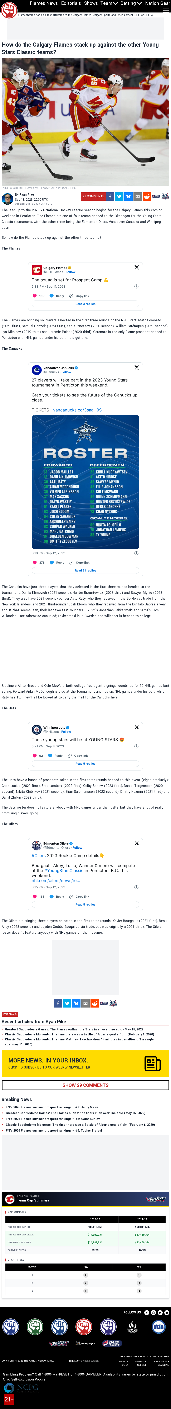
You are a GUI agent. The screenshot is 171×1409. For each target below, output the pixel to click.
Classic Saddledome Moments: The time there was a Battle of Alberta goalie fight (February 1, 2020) (80, 1125)
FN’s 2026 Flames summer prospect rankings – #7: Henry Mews (52, 1107)
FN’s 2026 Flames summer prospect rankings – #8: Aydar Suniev (53, 1119)
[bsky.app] (128, 196)
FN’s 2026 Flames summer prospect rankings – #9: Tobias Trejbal (54, 1130)
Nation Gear (157, 3)
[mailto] (137, 196)
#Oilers (39, 855)
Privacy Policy (123, 1363)
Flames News (44, 3)
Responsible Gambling (161, 1363)
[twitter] (119, 196)
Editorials (71, 3)
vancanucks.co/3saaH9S (77, 410)
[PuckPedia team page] (165, 196)
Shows (91, 3)
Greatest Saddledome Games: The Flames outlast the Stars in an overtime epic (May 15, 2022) (76, 1113)
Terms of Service (140, 1363)
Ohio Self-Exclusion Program (25, 1379)
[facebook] (110, 196)
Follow (70, 272)
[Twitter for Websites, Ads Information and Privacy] (136, 286)
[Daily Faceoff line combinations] (156, 196)
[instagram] (153, 1312)
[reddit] (147, 196)
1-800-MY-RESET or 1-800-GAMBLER (71, 1374)
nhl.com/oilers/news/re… (56, 880)
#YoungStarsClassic (63, 870)
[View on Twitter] (136, 270)
